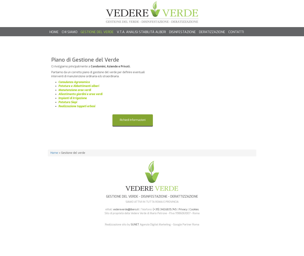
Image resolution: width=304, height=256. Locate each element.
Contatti (236, 32)
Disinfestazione (182, 32)
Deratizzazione (212, 32)
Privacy (183, 209)
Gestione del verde (97, 32)
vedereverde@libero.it (126, 209)
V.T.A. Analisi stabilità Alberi (141, 32)
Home (54, 32)
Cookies (194, 209)
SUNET (135, 224)
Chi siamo (69, 32)
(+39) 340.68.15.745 (165, 209)
